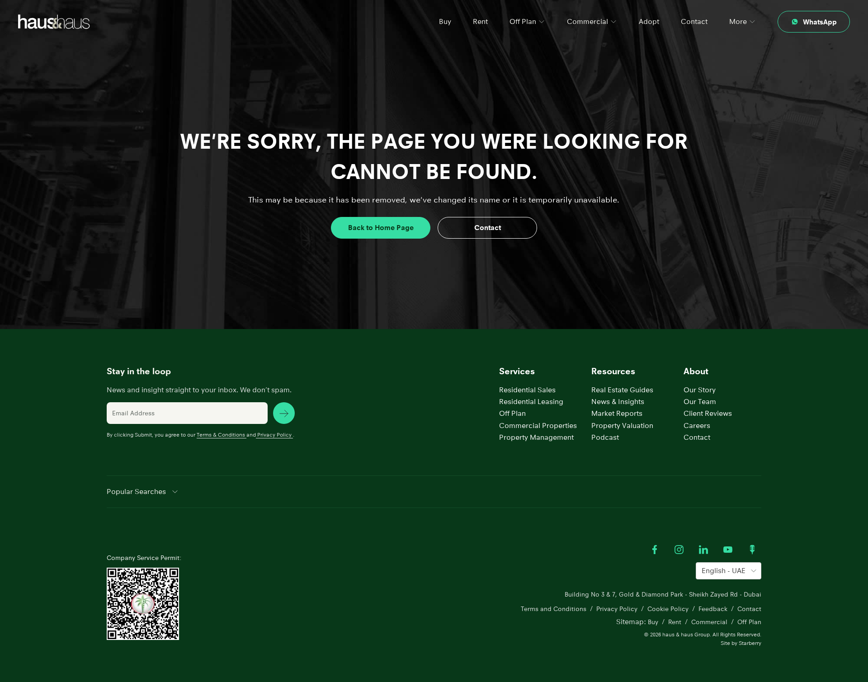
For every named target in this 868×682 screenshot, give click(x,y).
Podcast (605, 437)
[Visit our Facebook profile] (655, 550)
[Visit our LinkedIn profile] (703, 550)
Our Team (700, 401)
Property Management (536, 437)
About (696, 371)
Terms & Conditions (221, 434)
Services (517, 371)
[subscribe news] (284, 413)
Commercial (709, 622)
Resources (613, 371)
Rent (480, 21)
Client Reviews (708, 413)
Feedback (712, 609)
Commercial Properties (538, 425)
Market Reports (616, 413)
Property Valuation (622, 425)
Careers (697, 425)
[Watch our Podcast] (752, 550)
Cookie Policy (668, 609)
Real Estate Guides (622, 390)
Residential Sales (527, 390)
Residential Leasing (531, 401)
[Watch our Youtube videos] (728, 550)
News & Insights (617, 401)
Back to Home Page (381, 227)
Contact (694, 21)
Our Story (700, 390)
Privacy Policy (274, 434)
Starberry (750, 643)
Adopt (649, 21)
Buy (445, 21)
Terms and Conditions (553, 609)
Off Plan (512, 413)
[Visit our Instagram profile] (679, 550)
